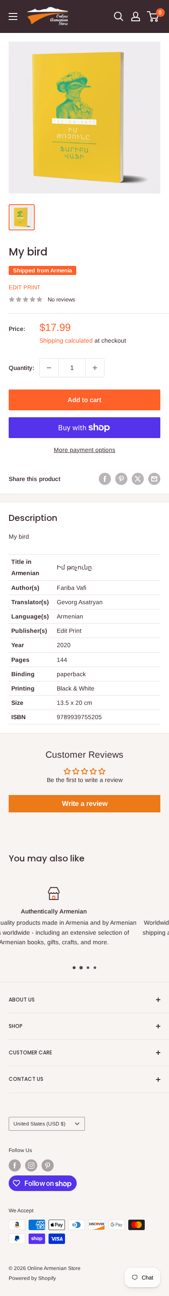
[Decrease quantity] (49, 368)
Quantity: (21, 367)
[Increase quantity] (95, 368)
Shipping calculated (66, 340)
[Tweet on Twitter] (138, 479)
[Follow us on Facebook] (15, 1165)
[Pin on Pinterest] (121, 479)
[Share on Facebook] (105, 479)
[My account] (135, 16)
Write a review (84, 803)
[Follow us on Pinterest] (48, 1165)
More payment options (84, 449)
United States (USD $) (39, 1124)
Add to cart (84, 399)
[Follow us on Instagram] (31, 1165)
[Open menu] (13, 16)
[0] (153, 16)
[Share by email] (154, 479)
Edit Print (24, 287)
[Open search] (119, 16)
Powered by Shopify (32, 1278)
